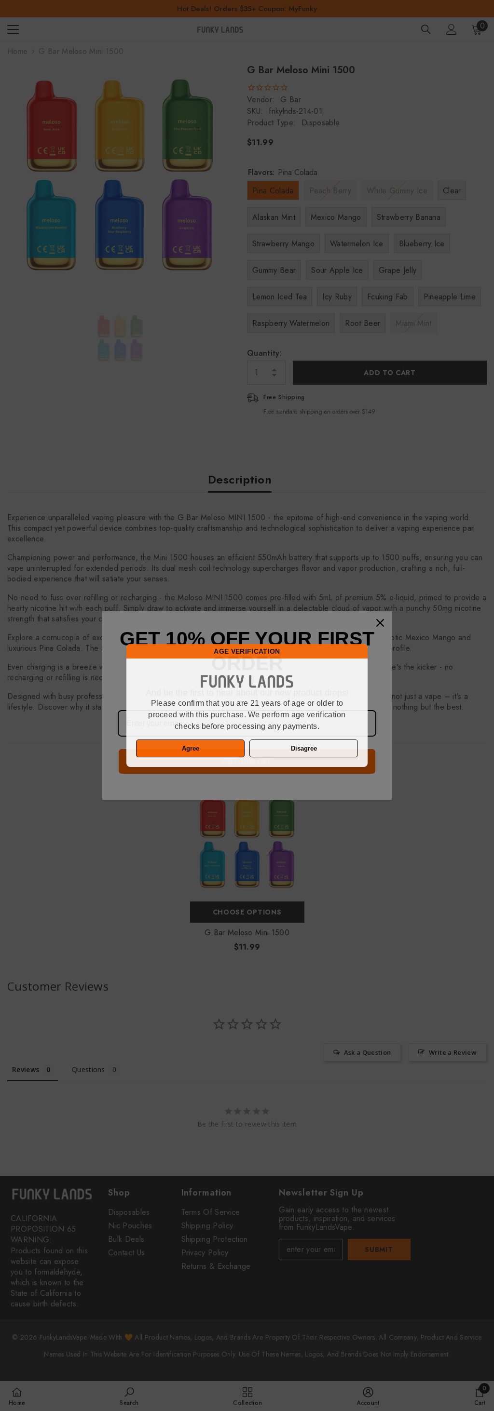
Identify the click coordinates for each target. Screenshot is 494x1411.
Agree (190, 748)
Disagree (304, 748)
